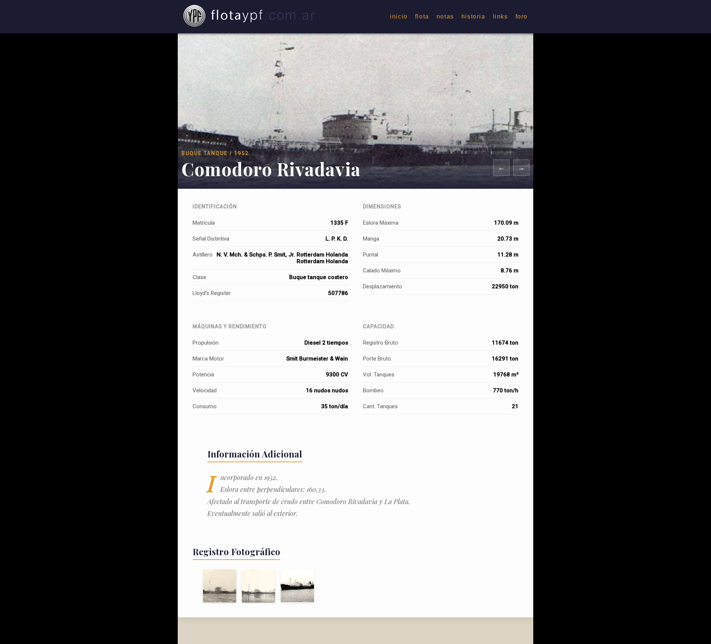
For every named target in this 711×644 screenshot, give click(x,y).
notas (445, 16)
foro (521, 16)
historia (473, 16)
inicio (399, 16)
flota (422, 16)
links (500, 16)
